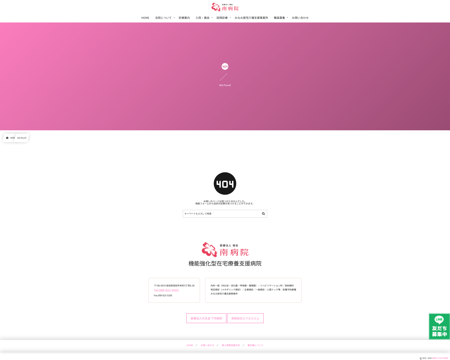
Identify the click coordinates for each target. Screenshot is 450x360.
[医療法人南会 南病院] (225, 7)
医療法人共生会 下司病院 (206, 318)
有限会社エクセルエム (245, 318)
